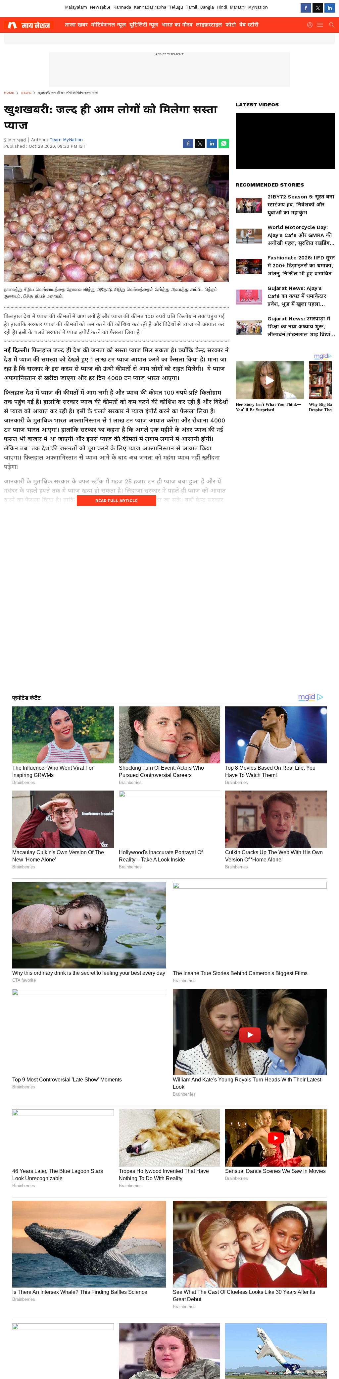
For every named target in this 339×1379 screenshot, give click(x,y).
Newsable (100, 7)
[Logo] (32, 24)
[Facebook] (306, 8)
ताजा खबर (76, 25)
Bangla (207, 7)
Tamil (191, 7)
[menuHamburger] (320, 24)
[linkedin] (329, 8)
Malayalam (76, 7)
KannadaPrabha (150, 7)
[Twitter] (318, 8)
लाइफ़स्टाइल (209, 25)
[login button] (311, 25)
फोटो (230, 25)
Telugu (176, 7)
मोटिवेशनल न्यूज (108, 25)
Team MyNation (66, 139)
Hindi (222, 7)
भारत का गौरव (177, 25)
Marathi (237, 7)
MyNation (258, 7)
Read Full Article (116, 500)
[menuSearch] (331, 25)
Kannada (122, 7)
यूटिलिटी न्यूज (143, 25)
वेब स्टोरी (249, 25)
